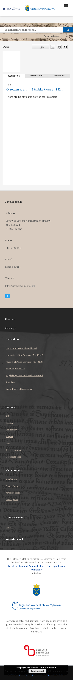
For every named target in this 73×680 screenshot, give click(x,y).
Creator (9, 423)
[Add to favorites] (59, 47)
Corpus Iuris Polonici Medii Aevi (21, 348)
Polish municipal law (15, 368)
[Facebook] (7, 296)
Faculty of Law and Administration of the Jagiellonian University (36, 568)
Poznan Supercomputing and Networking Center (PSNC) (36, 674)
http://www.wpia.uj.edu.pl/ (18, 285)
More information (48, 667)
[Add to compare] (52, 47)
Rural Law (10, 382)
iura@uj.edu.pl (12, 266)
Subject (9, 436)
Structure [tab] (59, 75)
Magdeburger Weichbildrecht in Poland (24, 375)
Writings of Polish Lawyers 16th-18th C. (24, 361)
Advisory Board (13, 492)
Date (8, 443)
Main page (10, 328)
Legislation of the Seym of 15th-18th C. (25, 355)
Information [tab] (36, 75)
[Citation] (65, 47)
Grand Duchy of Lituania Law (19, 389)
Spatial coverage (13, 450)
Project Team (12, 486)
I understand (37, 671)
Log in (8, 527)
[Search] (68, 30)
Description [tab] (14, 76)
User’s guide (12, 499)
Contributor (11, 429)
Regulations (11, 479)
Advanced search (52, 36)
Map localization (13, 456)
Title (8, 416)
